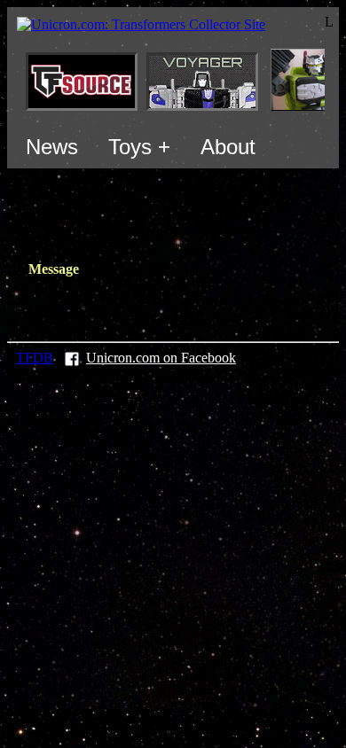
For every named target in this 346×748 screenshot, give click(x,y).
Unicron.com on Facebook (161, 357)
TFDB (34, 357)
